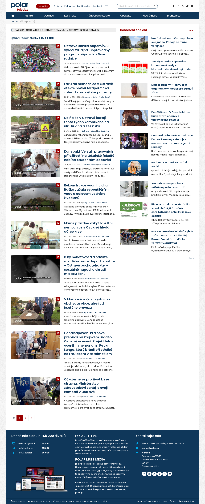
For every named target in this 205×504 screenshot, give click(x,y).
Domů (14, 21)
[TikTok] (187, 6)
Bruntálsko (173, 15)
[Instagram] (178, 6)
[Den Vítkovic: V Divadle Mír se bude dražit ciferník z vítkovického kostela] (134, 118)
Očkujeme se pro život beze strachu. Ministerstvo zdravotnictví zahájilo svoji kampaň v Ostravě (86, 385)
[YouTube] (192, 6)
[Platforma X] (182, 6)
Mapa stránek (187, 501)
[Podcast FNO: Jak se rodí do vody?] (134, 168)
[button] (106, 6)
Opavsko (125, 15)
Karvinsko (70, 15)
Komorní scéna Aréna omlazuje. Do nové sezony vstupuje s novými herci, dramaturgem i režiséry (172, 141)
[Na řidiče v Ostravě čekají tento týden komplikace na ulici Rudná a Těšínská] (36, 130)
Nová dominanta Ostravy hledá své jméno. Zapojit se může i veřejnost (172, 42)
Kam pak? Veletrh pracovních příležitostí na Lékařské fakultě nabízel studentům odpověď (89, 155)
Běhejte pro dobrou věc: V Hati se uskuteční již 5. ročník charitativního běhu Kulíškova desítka (171, 210)
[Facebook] (173, 6)
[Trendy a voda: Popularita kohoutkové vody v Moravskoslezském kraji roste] (134, 67)
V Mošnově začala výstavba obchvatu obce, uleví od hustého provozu (87, 303)
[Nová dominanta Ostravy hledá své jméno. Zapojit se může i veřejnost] (134, 44)
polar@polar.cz (150, 448)
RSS (174, 501)
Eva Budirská (103, 63)
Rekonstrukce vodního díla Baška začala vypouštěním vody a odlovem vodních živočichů (86, 191)
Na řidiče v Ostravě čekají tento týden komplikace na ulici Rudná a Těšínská (86, 122)
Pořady (58, 6)
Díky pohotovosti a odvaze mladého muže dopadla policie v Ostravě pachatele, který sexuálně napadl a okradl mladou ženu (89, 265)
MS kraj (29, 15)
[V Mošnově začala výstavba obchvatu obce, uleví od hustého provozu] (36, 311)
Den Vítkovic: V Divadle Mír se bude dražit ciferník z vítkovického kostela (170, 116)
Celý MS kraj (88, 202)
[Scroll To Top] (199, 500)
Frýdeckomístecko (98, 15)
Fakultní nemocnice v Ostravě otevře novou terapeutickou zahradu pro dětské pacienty (88, 88)
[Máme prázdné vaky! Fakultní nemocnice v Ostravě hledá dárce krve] (36, 235)
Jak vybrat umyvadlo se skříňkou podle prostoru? (168, 185)
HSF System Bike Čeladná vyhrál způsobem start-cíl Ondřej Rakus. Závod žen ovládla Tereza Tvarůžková (172, 237)
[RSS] (164, 474)
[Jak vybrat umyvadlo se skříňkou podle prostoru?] (134, 189)
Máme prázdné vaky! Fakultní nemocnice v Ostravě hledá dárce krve (88, 227)
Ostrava (49, 15)
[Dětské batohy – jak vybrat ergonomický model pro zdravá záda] (134, 90)
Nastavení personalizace (148, 501)
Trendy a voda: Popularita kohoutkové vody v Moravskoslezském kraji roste (171, 65)
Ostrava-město (89, 63)
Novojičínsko (149, 15)
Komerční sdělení (133, 30)
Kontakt (97, 6)
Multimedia (83, 6)
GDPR (165, 501)
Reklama (69, 6)
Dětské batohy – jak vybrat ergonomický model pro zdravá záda (172, 88)
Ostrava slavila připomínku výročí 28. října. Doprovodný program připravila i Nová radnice (87, 52)
